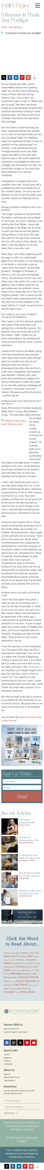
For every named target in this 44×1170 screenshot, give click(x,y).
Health (7, 970)
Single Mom (13, 989)
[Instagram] (14, 1043)
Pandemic (14, 977)
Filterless (37, 963)
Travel (18, 992)
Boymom (12, 960)
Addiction (7, 953)
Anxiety (24, 952)
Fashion (31, 963)
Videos (24, 991)
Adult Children (15, 953)
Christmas (19, 960)
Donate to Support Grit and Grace (15, 1032)
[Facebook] (7, 1043)
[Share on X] (3, 77)
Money (7, 977)
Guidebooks (8, 1064)
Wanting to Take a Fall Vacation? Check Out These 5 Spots (30, 894)
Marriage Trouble (29, 974)
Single (6, 989)
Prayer (6, 981)
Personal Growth (28, 977)
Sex (29, 985)
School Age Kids (26, 980)
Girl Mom (29, 967)
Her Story (26, 970)
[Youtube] (34, 1043)
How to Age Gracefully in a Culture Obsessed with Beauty (29, 876)
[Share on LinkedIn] (16, 77)
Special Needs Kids (24, 989)
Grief (35, 967)
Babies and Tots (12, 956)
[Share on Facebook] (9, 77)
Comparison (30, 960)
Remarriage (13, 981)
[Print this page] (28, 77)
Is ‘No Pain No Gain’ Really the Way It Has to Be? (29, 858)
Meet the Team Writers (12, 1077)
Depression (16, 963)
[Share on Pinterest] (22, 77)
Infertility (32, 970)
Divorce (24, 963)
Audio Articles (34, 953)
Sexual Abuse (34, 985)
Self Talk (11, 985)
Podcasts (7, 1061)
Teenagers (9, 992)
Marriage (16, 973)
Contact (7, 1055)
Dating (7, 963)
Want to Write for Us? (11, 1029)
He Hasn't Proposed (16, 970)
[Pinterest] (27, 1043)
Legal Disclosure (9, 1080)
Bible (30, 956)
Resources (7, 1058)
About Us (7, 1074)
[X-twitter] (20, 1043)
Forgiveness (9, 967)
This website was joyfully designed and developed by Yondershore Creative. (22, 1153)
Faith (4, 27)
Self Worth (21, 984)
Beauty (24, 956)
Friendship (19, 966)
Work (32, 991)
